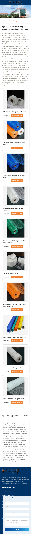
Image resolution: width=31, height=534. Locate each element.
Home (6, 21)
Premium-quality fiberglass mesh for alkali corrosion (14, 242)
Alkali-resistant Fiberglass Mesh (13, 368)
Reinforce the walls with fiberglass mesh (13, 176)
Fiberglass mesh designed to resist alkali (14, 144)
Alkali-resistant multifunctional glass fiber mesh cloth (14, 305)
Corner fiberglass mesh (10, 274)
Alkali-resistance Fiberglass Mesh (13, 399)
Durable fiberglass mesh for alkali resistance (13, 209)
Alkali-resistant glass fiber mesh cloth (15, 337)
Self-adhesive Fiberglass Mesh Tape (14, 112)
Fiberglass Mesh (7, 491)
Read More (6, 115)
